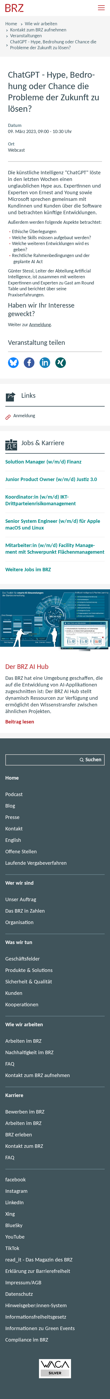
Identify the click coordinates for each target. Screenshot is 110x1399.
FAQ (9, 1064)
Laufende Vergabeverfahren (36, 863)
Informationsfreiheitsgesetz (35, 1317)
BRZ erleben (18, 1135)
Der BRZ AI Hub (27, 667)
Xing (60, 362)
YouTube (15, 1237)
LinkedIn (45, 362)
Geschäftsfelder (22, 959)
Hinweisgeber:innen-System (36, 1306)
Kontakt (14, 829)
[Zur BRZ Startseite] (14, 10)
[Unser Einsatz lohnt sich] (55, 1377)
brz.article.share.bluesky (13, 362)
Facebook (29, 362)
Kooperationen (21, 1005)
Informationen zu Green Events (40, 1328)
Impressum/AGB (23, 1283)
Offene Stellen (21, 852)
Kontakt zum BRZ (24, 1146)
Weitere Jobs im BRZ (28, 570)
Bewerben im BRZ (24, 1112)
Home (11, 24)
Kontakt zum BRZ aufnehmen (38, 30)
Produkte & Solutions (29, 970)
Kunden (13, 993)
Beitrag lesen (19, 722)
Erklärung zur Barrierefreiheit (37, 1271)
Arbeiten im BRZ (23, 1041)
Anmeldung (40, 325)
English (13, 840)
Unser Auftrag (20, 900)
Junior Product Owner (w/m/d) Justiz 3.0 (51, 479)
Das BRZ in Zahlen (25, 911)
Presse (12, 817)
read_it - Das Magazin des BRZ (38, 1260)
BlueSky (13, 1225)
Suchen (93, 760)
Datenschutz (19, 1294)
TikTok (12, 1248)
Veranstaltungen (26, 36)
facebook (15, 1180)
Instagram (16, 1191)
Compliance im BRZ (26, 1340)
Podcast (14, 794)
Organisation (19, 922)
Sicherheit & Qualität (28, 982)
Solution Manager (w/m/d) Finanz (43, 462)
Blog (10, 806)
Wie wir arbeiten (41, 24)
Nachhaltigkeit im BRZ (29, 1053)
